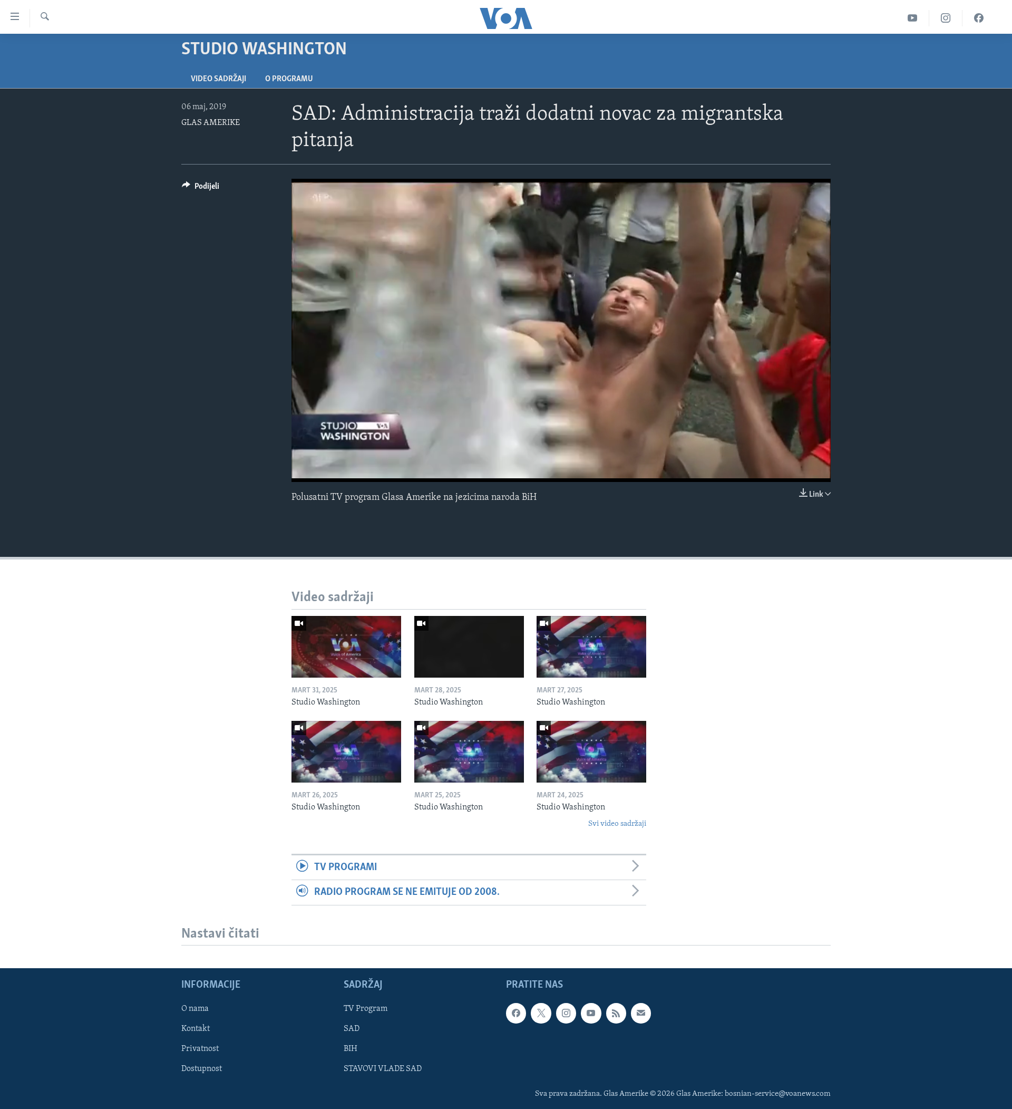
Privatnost (200, 1049)
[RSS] (616, 1014)
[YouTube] (912, 18)
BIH (350, 1049)
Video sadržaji (218, 79)
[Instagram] (945, 18)
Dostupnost (201, 1069)
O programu (289, 79)
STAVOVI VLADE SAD (383, 1069)
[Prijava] (641, 1014)
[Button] (200, 189)
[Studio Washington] (346, 647)
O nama (195, 1009)
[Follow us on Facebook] (516, 1014)
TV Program (365, 1009)
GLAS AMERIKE (210, 123)
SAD (351, 1029)
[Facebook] (978, 18)
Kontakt (195, 1029)
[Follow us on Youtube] (591, 1014)
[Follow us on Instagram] (566, 1014)
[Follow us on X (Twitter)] (541, 1014)
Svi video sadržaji (617, 824)
